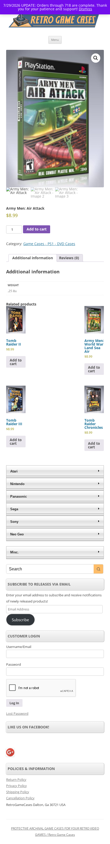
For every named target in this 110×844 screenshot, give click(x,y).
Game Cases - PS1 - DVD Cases (49, 243)
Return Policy (16, 779)
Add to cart (37, 229)
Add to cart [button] (16, 362)
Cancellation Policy (20, 798)
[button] (95, 58)
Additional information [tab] (32, 257)
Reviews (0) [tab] (69, 257)
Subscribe (20, 619)
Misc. (14, 552)
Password (13, 664)
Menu (55, 40)
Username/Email (18, 646)
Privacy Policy (16, 785)
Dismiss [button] (85, 8)
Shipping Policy (17, 792)
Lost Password (17, 713)
